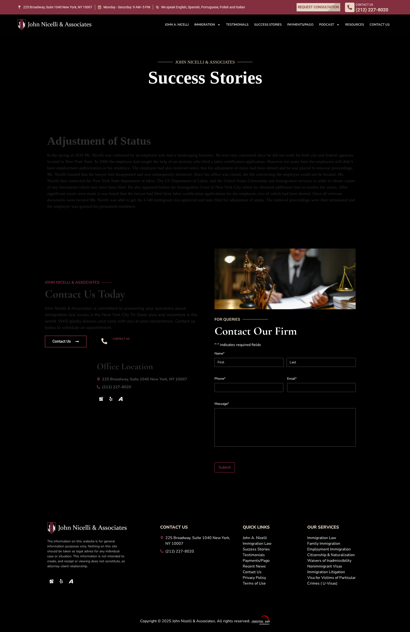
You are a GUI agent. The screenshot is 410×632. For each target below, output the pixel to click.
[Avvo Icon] (120, 399)
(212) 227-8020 (133, 344)
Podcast (326, 25)
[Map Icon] (101, 399)
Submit (225, 467)
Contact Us (380, 25)
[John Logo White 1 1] (54, 24)
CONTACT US (364, 4)
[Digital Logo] (260, 621)
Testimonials (237, 25)
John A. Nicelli (177, 25)
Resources (354, 25)
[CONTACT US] (349, 7)
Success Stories (268, 25)
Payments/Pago (300, 25)
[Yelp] (111, 399)
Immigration (204, 25)
